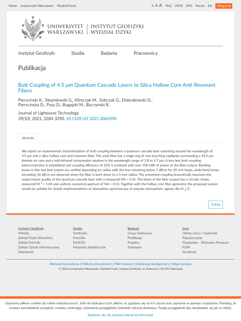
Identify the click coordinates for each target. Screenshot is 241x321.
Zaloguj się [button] (224, 5)
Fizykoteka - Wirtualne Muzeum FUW (205, 245)
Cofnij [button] (215, 204)
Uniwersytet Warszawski (37, 5)
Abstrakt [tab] (28, 138)
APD (189, 5)
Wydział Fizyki (66, 5)
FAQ (168, 5)
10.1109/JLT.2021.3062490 (91, 119)
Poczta (200, 5)
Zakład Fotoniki (29, 242)
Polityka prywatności (97, 264)
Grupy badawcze (140, 233)
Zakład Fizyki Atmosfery (35, 238)
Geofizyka (80, 233)
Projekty (133, 242)
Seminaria (135, 247)
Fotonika (79, 238)
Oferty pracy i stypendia (199, 233)
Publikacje (135, 238)
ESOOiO (79, 242)
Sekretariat (26, 252)
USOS (179, 5)
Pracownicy (146, 53)
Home (13, 5)
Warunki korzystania (64, 264)
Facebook (189, 252)
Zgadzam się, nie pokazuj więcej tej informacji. (120, 315)
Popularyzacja (192, 238)
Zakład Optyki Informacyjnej (38, 247)
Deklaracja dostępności (152, 264)
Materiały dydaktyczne (89, 247)
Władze (23, 233)
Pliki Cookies (124, 264)
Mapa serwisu (182, 264)
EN (210, 5)
